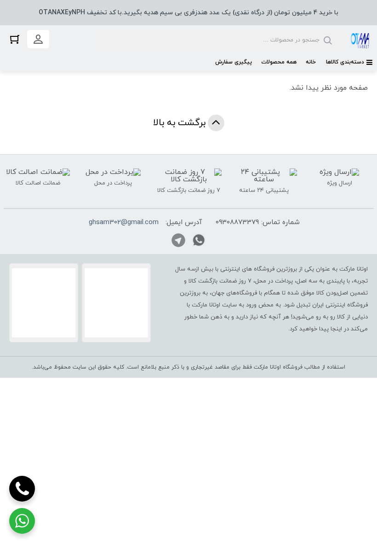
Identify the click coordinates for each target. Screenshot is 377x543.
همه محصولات (279, 62)
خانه (311, 62)
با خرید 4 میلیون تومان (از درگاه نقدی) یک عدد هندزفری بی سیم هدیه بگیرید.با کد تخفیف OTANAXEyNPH (188, 12)
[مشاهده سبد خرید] (15, 39)
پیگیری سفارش (233, 62)
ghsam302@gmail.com (124, 222)
